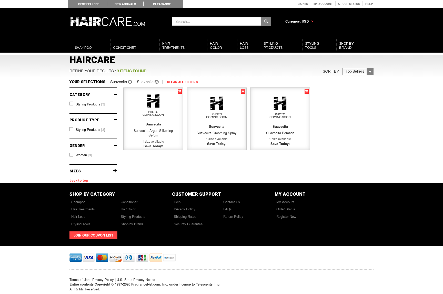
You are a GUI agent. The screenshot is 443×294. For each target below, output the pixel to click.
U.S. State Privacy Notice (136, 279)
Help (369, 4)
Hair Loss (78, 216)
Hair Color (128, 209)
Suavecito (119, 81)
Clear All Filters (182, 82)
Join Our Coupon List (93, 235)
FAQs (227, 209)
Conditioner (129, 201)
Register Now (286, 216)
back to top (78, 180)
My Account (323, 4)
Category (79, 94)
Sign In (303, 4)
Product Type (84, 120)
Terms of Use (79, 279)
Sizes (75, 171)
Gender (77, 146)
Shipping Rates (185, 216)
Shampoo (78, 201)
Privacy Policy (184, 209)
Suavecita (146, 81)
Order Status (349, 4)
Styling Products (133, 216)
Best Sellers (88, 4)
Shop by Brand (132, 223)
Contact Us (231, 201)
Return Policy (233, 216)
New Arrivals (125, 4)
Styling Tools (80, 223)
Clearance (162, 4)
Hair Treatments (83, 209)
